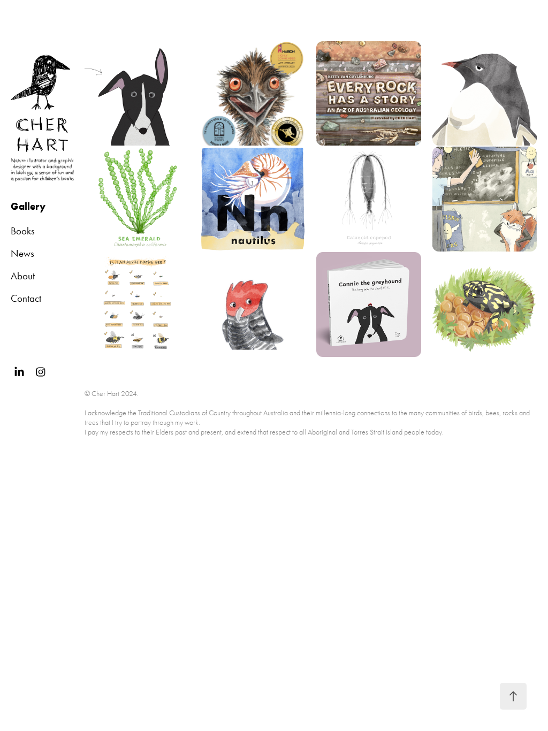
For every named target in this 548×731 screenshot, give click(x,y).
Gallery (28, 206)
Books (23, 231)
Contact (26, 298)
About (23, 276)
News (22, 253)
